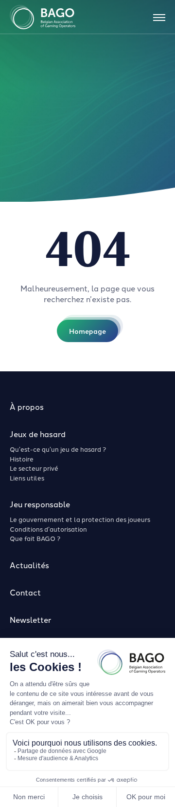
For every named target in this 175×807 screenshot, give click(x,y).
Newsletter (30, 619)
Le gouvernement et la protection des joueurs (80, 519)
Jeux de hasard (38, 433)
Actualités (29, 564)
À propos (27, 406)
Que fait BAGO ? (35, 538)
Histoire (22, 458)
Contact (25, 592)
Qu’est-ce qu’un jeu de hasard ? (58, 448)
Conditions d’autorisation (48, 528)
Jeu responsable (40, 504)
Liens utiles (27, 477)
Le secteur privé (34, 467)
